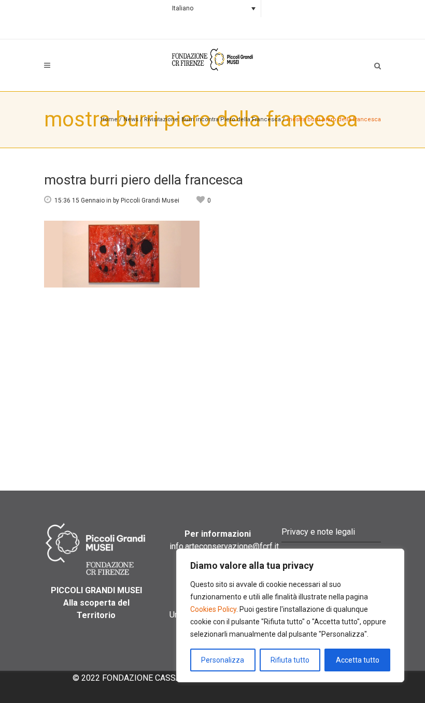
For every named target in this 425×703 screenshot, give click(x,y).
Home (109, 119)
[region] (290, 615)
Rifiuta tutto (290, 660)
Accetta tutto (357, 660)
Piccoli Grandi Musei (150, 200)
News (130, 119)
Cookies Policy (213, 609)
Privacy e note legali (318, 532)
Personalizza (222, 660)
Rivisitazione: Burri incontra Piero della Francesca (212, 119)
